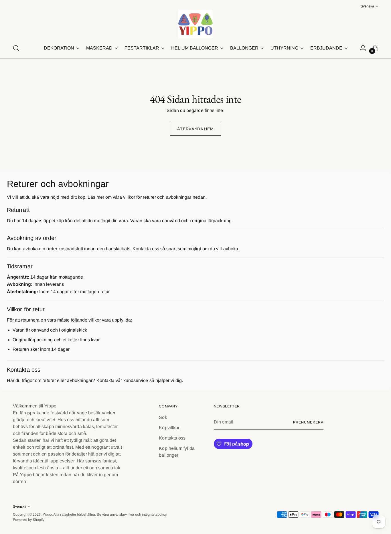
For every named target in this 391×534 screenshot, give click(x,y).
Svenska (367, 6)
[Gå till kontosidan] (363, 48)
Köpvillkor (169, 427)
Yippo (47, 515)
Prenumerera (308, 422)
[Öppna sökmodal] (16, 48)
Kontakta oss (172, 438)
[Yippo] (195, 24)
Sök (163, 417)
